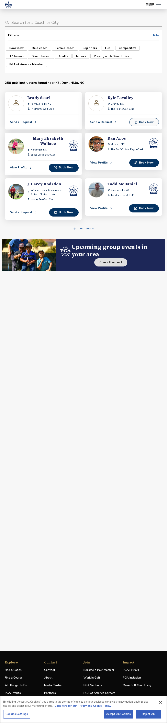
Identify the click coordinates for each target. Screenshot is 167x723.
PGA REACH (131, 670)
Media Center (53, 685)
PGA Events (13, 693)
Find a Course (14, 678)
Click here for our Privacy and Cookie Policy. (83, 706)
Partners (50, 693)
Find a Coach (13, 670)
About (48, 678)
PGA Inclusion (132, 678)
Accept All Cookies (118, 714)
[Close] (160, 702)
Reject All (148, 714)
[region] (83, 709)
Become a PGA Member (99, 670)
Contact (49, 670)
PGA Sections (93, 685)
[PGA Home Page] (8, 4)
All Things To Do (16, 685)
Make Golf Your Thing (137, 685)
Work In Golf (92, 678)
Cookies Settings (16, 714)
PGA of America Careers (99, 693)
